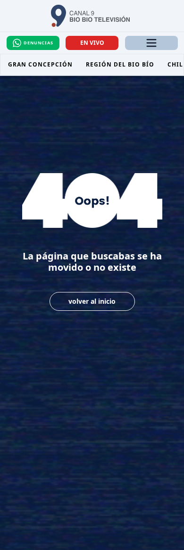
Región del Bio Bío (120, 64)
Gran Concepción (40, 64)
